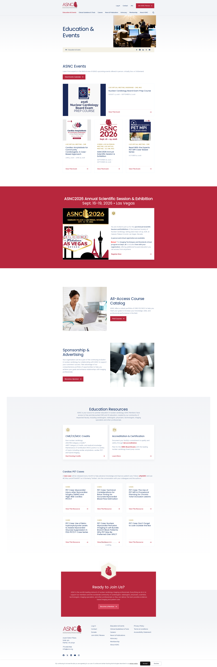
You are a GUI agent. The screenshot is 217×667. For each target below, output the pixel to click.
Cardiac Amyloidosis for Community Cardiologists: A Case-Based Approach (77, 150)
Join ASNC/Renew (144, 6)
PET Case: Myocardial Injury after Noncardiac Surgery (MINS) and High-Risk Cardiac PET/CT (77, 494)
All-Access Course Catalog (127, 301)
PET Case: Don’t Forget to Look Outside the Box (140, 529)
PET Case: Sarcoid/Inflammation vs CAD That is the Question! (139, 570)
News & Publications (111, 12)
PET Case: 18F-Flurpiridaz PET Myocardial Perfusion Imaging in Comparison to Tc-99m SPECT (77, 571)
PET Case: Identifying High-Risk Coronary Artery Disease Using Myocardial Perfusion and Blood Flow (107, 571)
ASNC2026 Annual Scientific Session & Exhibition (106, 154)
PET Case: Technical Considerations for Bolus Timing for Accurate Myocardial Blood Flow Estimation (107, 494)
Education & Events (69, 12)
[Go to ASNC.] (66, 50)
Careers (100, 12)
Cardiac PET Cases (73, 471)
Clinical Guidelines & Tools (87, 12)
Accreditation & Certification (128, 436)
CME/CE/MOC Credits (78, 436)
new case (67, 476)
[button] (152, 12)
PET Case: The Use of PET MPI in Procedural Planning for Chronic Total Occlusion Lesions (140, 493)
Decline (156, 663)
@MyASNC (142, 476)
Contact (125, 6)
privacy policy (134, 663)
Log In (118, 6)
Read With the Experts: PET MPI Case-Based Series (139, 149)
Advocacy (124, 12)
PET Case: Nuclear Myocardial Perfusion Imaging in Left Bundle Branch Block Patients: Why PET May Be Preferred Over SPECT (108, 534)
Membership (133, 12)
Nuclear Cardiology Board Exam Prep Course (129, 90)
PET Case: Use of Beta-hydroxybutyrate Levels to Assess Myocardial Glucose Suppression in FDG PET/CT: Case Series (77, 533)
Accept (145, 663)
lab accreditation (130, 443)
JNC (132, 6)
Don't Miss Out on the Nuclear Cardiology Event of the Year (128, 221)
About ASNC (144, 12)
